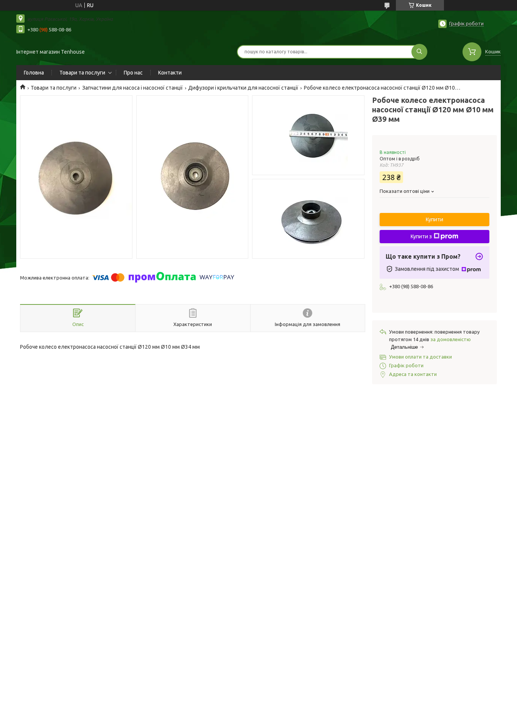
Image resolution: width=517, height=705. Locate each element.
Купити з (421, 236)
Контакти (170, 72)
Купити (434, 219)
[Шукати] (419, 52)
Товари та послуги (82, 72)
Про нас (133, 72)
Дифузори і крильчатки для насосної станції (243, 88)
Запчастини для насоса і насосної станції (132, 88)
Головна (34, 72)
